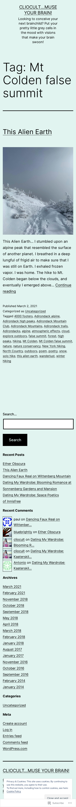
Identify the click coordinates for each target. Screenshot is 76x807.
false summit (37, 336)
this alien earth (27, 356)
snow (62, 351)
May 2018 (10, 618)
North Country (13, 351)
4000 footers (23, 316)
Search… (10, 414)
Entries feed (12, 736)
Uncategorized (35, 311)
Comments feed (15, 742)
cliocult (19, 539)
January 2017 (13, 655)
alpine (26, 331)
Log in (7, 730)
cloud (65, 331)
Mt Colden (30, 341)
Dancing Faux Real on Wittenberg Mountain (37, 476)
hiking (17, 341)
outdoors (31, 351)
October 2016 (13, 668)
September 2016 (15, 674)
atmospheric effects (46, 331)
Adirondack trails (56, 326)
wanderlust (47, 356)
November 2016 (15, 662)
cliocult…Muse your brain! (36, 770)
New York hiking (53, 346)
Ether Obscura (14, 464)
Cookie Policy (14, 791)
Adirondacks (11, 331)
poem (43, 351)
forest (52, 336)
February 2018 (14, 637)
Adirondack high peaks (19, 321)
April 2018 (10, 624)
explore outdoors (15, 336)
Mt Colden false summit (55, 341)
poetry (53, 351)
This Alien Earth (27, 132)
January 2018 (13, 643)
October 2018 (13, 605)
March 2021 (12, 587)
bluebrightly (23, 532)
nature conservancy (27, 346)
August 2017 (12, 649)
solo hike (9, 356)
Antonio (20, 562)
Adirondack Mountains (26, 326)
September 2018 (15, 612)
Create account (15, 723)
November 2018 (15, 599)
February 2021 (14, 593)
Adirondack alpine (47, 316)
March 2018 (12, 631)
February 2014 (14, 681)
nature (7, 346)
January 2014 (13, 687)
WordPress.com (15, 748)
